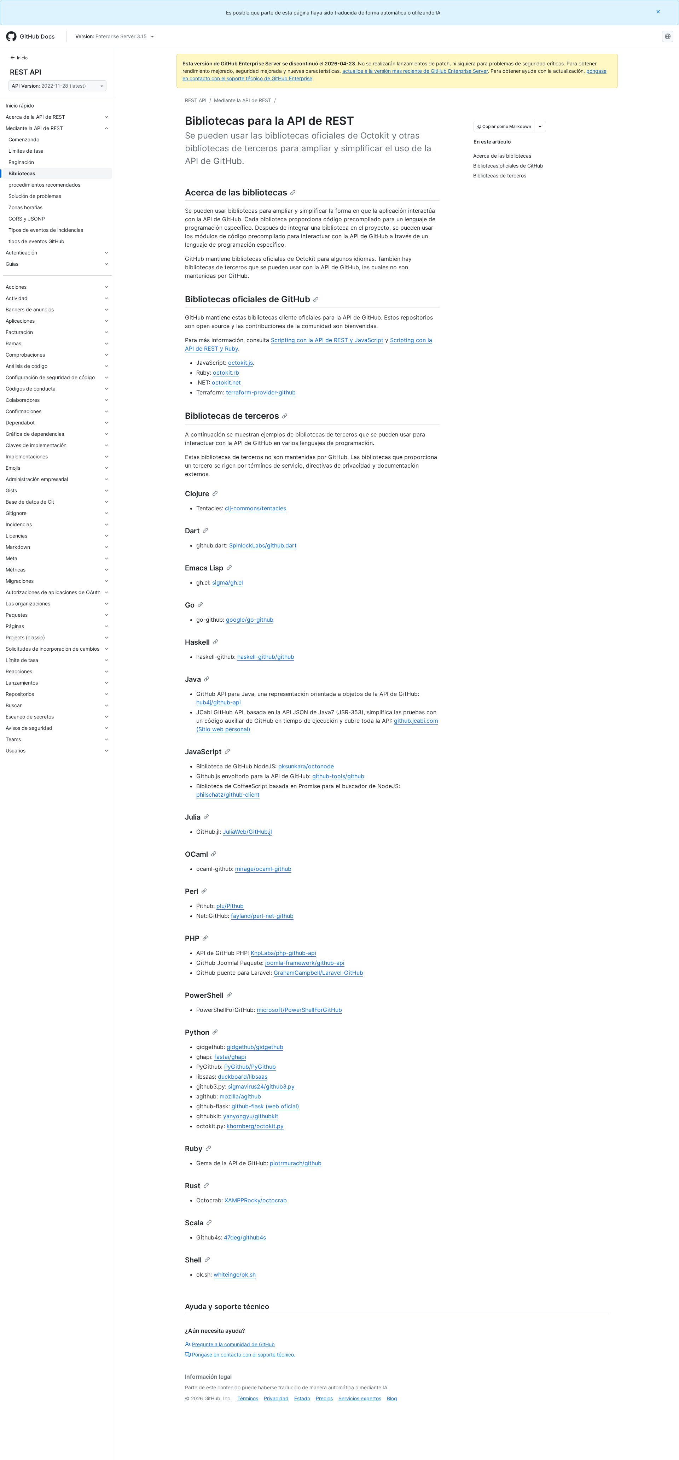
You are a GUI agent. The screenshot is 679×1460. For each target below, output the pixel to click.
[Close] (659, 11)
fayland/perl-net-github (262, 915)
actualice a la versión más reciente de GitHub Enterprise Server (415, 71)
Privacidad (276, 1398)
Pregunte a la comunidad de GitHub (233, 1344)
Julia (193, 817)
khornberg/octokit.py (255, 1126)
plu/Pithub (230, 905)
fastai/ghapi (230, 1056)
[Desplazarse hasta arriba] (663, 1444)
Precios (324, 1398)
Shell (193, 1260)
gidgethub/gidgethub (255, 1046)
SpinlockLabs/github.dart (263, 545)
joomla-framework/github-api (304, 962)
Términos (247, 1398)
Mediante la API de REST (242, 100)
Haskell (197, 642)
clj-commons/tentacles (255, 508)
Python (197, 1032)
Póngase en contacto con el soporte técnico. (243, 1354)
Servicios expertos (359, 1398)
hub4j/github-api (218, 702)
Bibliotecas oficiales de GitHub (247, 299)
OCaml (196, 854)
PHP (192, 938)
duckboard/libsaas (242, 1076)
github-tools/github (338, 776)
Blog (392, 1398)
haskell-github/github (265, 656)
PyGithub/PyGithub (250, 1066)
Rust (193, 1186)
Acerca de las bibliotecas (236, 192)
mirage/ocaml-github (263, 868)
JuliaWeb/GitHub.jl (247, 831)
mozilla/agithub (240, 1096)
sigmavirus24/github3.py (261, 1086)
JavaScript (203, 751)
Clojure (197, 493)
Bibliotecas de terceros (232, 416)
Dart (192, 531)
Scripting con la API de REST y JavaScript (327, 340)
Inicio (22, 57)
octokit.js (240, 362)
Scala (194, 1223)
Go (190, 605)
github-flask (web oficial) (265, 1106)
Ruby (194, 1148)
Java (193, 679)
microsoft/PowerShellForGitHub (299, 1009)
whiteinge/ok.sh (235, 1274)
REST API (25, 72)
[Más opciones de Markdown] (540, 126)
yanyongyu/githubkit (250, 1116)
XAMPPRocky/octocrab (256, 1200)
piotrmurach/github (295, 1163)
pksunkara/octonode (306, 766)
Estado (302, 1398)
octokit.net (226, 382)
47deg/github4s (245, 1237)
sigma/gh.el (227, 582)
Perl (191, 891)
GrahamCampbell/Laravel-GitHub (318, 972)
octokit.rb (226, 372)
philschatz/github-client (228, 794)
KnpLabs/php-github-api (283, 952)
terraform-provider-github (261, 392)
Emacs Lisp (204, 568)
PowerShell (204, 995)
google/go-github (249, 619)
